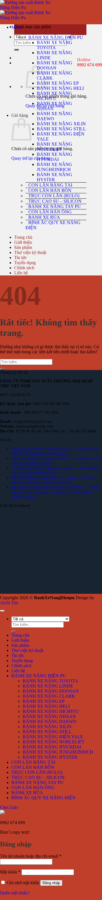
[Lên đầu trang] (2, 611)
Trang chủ (23, 237)
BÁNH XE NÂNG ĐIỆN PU (55, 37)
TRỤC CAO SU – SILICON (55, 201)
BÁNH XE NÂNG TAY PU (54, 206)
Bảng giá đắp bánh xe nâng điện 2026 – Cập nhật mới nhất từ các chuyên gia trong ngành (54, 451)
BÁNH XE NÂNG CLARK (49, 696)
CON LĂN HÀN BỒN (49, 190)
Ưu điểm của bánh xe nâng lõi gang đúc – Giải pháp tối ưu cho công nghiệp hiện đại (56, 470)
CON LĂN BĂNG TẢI (50, 185)
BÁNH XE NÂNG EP (58, 83)
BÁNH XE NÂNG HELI (60, 88)
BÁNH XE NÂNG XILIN (61, 123)
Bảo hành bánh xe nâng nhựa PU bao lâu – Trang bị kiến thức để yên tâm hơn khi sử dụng (53, 480)
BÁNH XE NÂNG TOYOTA (54, 45)
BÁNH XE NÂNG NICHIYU (54, 96)
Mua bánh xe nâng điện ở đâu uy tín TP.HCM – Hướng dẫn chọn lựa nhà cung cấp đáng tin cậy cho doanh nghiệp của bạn (55, 492)
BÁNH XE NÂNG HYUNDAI (54, 157)
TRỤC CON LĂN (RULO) (53, 195)
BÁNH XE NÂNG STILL (61, 128)
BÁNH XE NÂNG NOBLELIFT (54, 147)
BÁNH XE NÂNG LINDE (48, 686)
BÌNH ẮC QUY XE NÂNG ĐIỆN (53, 225)
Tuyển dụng (25, 262)
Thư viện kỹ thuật (30, 252)
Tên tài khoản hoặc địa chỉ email (30, 856)
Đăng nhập (51, 883)
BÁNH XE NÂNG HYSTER (54, 177)
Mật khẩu (10, 872)
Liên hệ (21, 272)
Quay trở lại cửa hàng (30, 158)
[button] (50, 29)
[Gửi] (16, 50)
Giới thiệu (23, 242)
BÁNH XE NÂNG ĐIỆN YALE (53, 736)
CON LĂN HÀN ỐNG (50, 211)
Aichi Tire (9, 602)
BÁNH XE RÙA (44, 217)
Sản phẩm (23, 247)
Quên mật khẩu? (14, 892)
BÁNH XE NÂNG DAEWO (49, 721)
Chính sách (24, 267)
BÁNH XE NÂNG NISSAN (49, 716)
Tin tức (20, 257)
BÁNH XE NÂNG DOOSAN (54, 65)
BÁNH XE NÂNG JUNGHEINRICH (54, 167)
